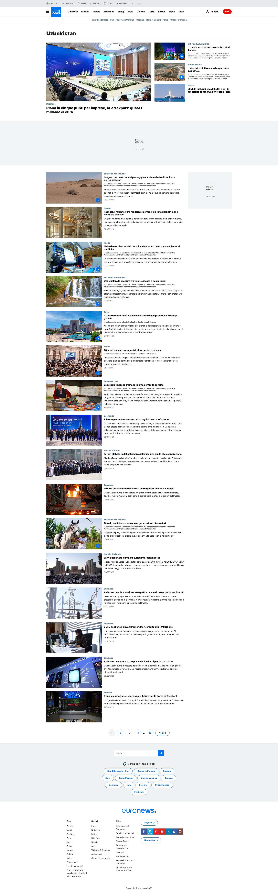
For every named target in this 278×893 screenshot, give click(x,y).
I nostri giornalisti (75, 866)
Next (130, 11)
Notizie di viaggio (112, 554)
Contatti (120, 852)
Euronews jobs (123, 856)
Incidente (139, 792)
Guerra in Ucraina (125, 20)
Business (109, 11)
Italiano (52, 3)
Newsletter (149, 840)
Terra (151, 11)
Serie (106, 312)
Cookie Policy (122, 841)
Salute (161, 11)
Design (107, 208)
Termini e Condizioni (125, 837)
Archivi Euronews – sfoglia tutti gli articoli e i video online (77, 873)
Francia (169, 778)
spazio (191, 85)
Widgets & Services (100, 850)
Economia (109, 416)
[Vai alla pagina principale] (56, 12)
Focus (107, 243)
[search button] (133, 3)
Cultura (141, 11)
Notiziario (95, 830)
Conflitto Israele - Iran (103, 20)
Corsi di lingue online (101, 858)
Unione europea (178, 20)
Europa (85, 11)
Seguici (94, 842)
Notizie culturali (112, 450)
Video (171, 11)
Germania (113, 785)
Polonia (143, 785)
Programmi (72, 862)
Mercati (108, 692)
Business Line (195, 64)
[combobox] (148, 3)
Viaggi (121, 11)
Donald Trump (161, 20)
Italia (148, 20)
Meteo (94, 834)
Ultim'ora (73, 11)
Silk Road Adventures (198, 44)
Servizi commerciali (125, 833)
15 (150, 732)
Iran (129, 785)
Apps (93, 846)
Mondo (96, 11)
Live (227, 11)
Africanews (96, 854)
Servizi (94, 821)
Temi (69, 821)
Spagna (140, 20)
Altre (118, 821)
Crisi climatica (162, 785)
